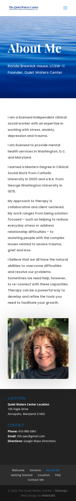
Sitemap (61, 490)
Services (35, 470)
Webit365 (48, 495)
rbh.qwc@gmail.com (31, 436)
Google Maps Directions (40, 441)
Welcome (18, 470)
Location (44, 475)
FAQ (58, 475)
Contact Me (36, 480)
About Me (53, 470)
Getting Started (21, 475)
